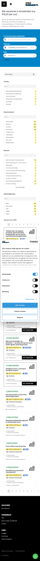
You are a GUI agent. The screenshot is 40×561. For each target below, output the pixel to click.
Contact (3, 524)
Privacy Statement (20, 551)
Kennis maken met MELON (9, 521)
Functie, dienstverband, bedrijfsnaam (14, 36)
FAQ (2, 518)
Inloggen (3, 533)
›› (38, 224)
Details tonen (30, 299)
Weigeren (20, 317)
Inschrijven (4, 536)
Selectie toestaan (20, 311)
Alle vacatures (5, 508)
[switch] (35, 280)
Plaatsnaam (6, 44)
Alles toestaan (20, 305)
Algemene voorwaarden (7, 551)
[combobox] (21, 48)
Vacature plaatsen (6, 539)
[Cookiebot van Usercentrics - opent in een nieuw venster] (30, 242)
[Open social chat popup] (35, 556)
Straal (5, 52)
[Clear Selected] (31, 47)
